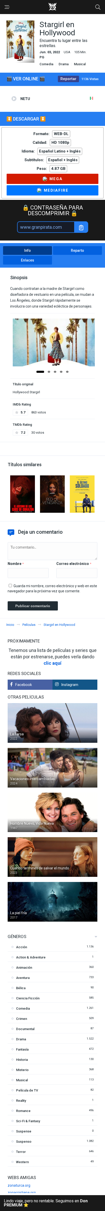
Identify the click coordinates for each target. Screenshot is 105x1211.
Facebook (23, 684)
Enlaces (27, 260)
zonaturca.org (19, 1185)
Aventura (23, 978)
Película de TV (27, 1090)
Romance (23, 1111)
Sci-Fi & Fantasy (28, 1121)
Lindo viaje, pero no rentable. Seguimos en (46, 1202)
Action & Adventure (31, 957)
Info (27, 250)
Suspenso (23, 1141)
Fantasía (22, 1049)
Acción (21, 947)
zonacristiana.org (22, 1193)
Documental (25, 1029)
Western (22, 1162)
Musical (80, 64)
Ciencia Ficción (28, 998)
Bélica (20, 988)
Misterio (22, 1070)
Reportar (68, 79)
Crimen (21, 1019)
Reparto (77, 250)
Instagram (69, 684)
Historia (22, 1060)
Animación (24, 967)
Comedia (46, 64)
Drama (64, 64)
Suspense (23, 1131)
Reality (21, 1101)
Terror (21, 1152)
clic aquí (52, 663)
